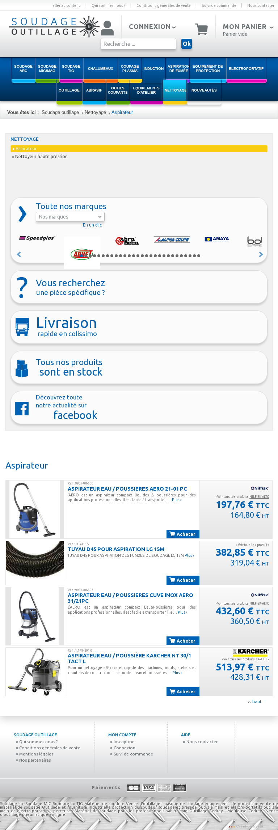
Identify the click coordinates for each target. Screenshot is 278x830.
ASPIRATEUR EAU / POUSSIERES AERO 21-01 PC (127, 489)
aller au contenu (66, 5)
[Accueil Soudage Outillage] (54, 37)
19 (159, 255)
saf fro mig (177, 811)
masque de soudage (183, 803)
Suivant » (261, 254)
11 (124, 255)
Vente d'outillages (144, 803)
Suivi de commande (219, 5)
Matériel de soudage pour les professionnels (119, 811)
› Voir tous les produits (242, 497)
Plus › (176, 499)
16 (146, 255)
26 (190, 255)
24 (181, 255)
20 (164, 255)
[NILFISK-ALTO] (259, 488)
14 (137, 255)
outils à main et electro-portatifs (230, 807)
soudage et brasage (177, 807)
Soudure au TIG (68, 803)
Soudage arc (12, 803)
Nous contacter (260, 5)
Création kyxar (249, 826)
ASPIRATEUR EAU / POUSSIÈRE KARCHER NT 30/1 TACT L (129, 658)
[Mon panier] (201, 28)
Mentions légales (35, 753)
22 (172, 255)
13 (133, 255)
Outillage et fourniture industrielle (76, 807)
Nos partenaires (34, 760)
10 (120, 255)
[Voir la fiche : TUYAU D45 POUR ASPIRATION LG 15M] (35, 561)
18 (155, 255)
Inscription (124, 741)
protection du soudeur (134, 807)
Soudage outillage (60, 112)
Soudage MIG (38, 803)
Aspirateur (122, 112)
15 (142, 255)
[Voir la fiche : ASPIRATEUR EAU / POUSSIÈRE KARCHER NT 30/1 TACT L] (35, 672)
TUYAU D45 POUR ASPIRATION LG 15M (116, 549)
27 (194, 255)
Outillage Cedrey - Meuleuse (218, 811)
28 (198, 255)
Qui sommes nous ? (109, 5)
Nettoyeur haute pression (41, 156)
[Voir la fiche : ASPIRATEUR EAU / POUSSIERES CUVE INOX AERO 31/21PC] (35, 616)
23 (177, 255)
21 (168, 255)
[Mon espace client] (107, 28)
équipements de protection (232, 803)
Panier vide (235, 34)
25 (185, 255)
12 (129, 255)
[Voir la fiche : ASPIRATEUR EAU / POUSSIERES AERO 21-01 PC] (35, 509)
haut (257, 701)
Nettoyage (95, 112)
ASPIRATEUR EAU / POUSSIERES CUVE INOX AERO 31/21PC (130, 598)
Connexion (124, 747)
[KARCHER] (251, 653)
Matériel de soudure (104, 803)
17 (150, 255)
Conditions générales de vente (163, 5)
